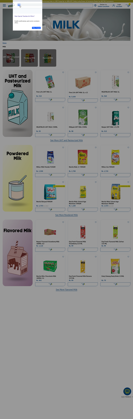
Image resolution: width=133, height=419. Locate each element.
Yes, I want (36, 28)
